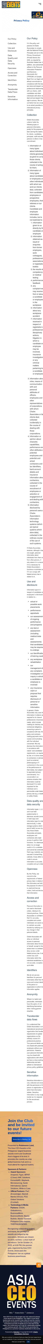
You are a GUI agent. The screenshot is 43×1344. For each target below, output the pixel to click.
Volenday (16, 1332)
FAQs (10, 1312)
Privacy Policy (19, 1312)
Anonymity (12, 85)
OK (28, 1342)
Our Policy (12, 39)
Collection (12, 43)
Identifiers (12, 80)
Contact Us (30, 1312)
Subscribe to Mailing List (21, 1139)
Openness (12, 68)
